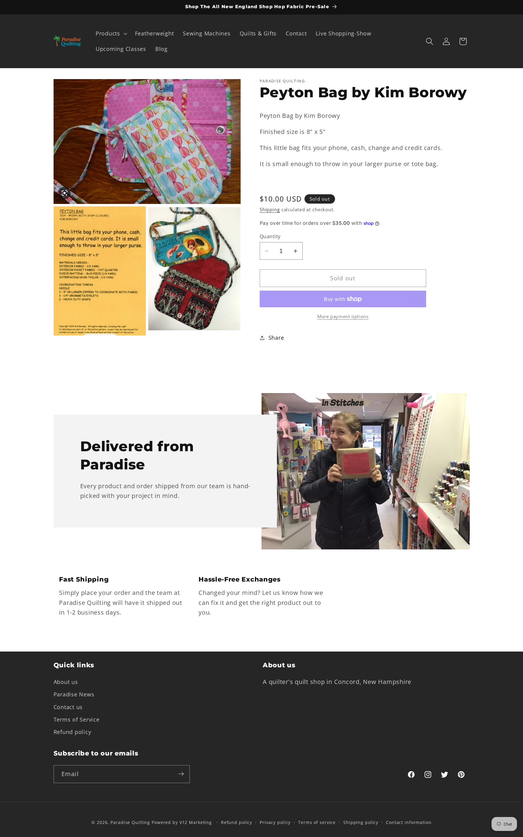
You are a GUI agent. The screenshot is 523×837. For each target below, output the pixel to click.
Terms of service (317, 822)
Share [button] (276, 337)
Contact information (409, 822)
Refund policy (72, 731)
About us (66, 681)
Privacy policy (275, 822)
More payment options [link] (343, 317)
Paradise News (74, 694)
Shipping (270, 210)
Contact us (68, 706)
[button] (110, 34)
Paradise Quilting (130, 822)
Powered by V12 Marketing (182, 822)
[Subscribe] (181, 774)
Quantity (270, 236)
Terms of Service (77, 719)
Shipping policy (360, 822)
